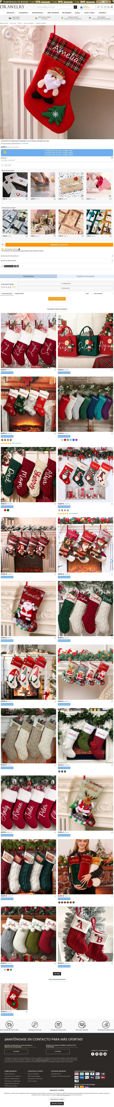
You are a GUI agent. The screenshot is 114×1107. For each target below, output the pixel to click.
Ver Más (57, 974)
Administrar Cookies (57, 1099)
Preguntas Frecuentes (85, 276)
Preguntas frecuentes (11, 1083)
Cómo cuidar (32, 1081)
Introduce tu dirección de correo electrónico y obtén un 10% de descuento (18, 1046)
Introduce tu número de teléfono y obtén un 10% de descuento (61, 1045)
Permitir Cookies (57, 1103)
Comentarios (28, 276)
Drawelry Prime (56, 1074)
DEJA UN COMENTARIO (57, 299)
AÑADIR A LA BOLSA (59, 244)
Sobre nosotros (9, 1074)
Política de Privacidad (63, 1095)
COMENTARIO (66, 284)
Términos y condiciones (12, 1081)
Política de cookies (10, 1086)
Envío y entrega (33, 1074)
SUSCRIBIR (16, 1051)
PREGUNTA (66, 288)
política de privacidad (42, 1060)
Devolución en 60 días (35, 1078)
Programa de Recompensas (60, 1076)
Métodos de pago (34, 1076)
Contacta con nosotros (12, 1076)
